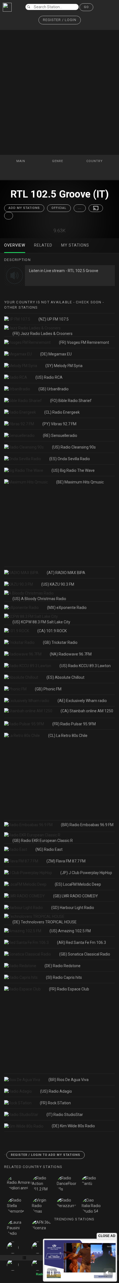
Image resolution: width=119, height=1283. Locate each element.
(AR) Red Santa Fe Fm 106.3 (81, 942)
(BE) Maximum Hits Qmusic (80, 482)
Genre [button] (58, 161)
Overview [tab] (14, 245)
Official (58, 208)
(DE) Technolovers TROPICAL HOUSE (44, 922)
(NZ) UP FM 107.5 (53, 319)
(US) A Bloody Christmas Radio (39, 598)
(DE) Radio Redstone (63, 966)
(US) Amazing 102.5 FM (70, 931)
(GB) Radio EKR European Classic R (42, 840)
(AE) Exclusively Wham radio (82, 700)
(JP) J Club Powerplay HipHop (86, 872)
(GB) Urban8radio (53, 389)
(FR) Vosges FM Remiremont (84, 342)
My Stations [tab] (75, 245)
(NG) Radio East (49, 849)
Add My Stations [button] (24, 208)
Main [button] (21, 161)
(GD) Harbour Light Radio (72, 907)
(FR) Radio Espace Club (69, 989)
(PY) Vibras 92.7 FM (59, 424)
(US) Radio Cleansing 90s (74, 447)
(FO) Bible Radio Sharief (71, 400)
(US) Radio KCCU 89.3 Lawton (85, 666)
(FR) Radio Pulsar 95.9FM (74, 724)
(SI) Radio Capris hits (64, 977)
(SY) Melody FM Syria (63, 365)
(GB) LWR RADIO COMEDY (75, 896)
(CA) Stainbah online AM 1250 (87, 711)
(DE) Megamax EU (56, 354)
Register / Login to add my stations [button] (45, 1155)
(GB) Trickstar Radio (60, 642)
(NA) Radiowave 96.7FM (71, 654)
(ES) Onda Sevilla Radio (69, 459)
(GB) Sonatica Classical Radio (84, 954)
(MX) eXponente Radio (67, 607)
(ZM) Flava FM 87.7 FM (66, 861)
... (79, 208)
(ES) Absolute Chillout (65, 677)
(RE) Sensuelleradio (60, 435)
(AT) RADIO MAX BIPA (66, 572)
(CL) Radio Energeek (62, 412)
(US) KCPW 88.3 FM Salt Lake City (41, 622)
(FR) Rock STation (55, 1103)
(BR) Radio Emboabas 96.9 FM (87, 825)
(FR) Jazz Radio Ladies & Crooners (42, 333)
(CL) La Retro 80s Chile (67, 735)
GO (86, 7)
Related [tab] (43, 245)
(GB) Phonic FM (48, 689)
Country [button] (95, 161)
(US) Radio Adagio (56, 1091)
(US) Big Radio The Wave (73, 470)
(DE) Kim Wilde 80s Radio (73, 1126)
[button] (59, 20)
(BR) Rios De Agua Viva (68, 1079)
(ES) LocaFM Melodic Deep (78, 884)
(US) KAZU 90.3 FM (57, 584)
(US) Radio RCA (49, 377)
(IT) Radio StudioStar (64, 1114)
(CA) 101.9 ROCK (52, 631)
